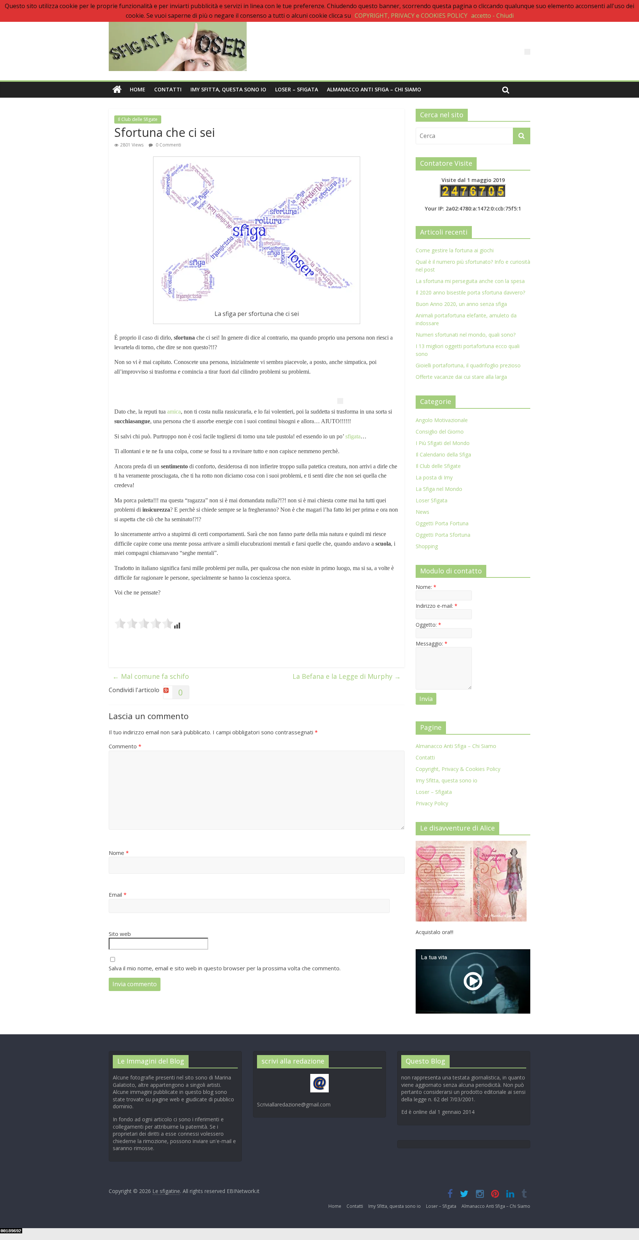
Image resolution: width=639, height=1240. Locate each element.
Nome (119, 852)
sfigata (353, 436)
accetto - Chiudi (492, 15)
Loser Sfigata (431, 500)
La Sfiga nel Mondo (439, 488)
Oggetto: (428, 624)
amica (174, 411)
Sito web (120, 933)
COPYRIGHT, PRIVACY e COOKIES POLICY (411, 15)
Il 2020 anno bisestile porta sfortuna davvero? (470, 292)
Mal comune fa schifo (150, 676)
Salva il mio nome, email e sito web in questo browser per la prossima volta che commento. (225, 968)
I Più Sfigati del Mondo (443, 443)
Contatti (168, 89)
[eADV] (527, 52)
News (422, 511)
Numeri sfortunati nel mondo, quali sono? (465, 334)
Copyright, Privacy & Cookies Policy (458, 768)
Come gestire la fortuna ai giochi (455, 250)
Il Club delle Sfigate (138, 119)
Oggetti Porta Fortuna (442, 523)
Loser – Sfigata (296, 89)
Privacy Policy (432, 803)
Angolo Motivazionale (442, 420)
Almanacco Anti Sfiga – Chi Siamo (374, 89)
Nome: (426, 586)
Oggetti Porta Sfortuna (443, 534)
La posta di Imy (434, 477)
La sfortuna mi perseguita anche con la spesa (470, 280)
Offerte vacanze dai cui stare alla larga (461, 376)
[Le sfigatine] (117, 89)
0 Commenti (168, 145)
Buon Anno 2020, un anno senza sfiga (461, 303)
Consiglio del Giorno (440, 431)
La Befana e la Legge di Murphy (347, 676)
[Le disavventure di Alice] (471, 844)
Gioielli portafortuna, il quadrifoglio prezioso (468, 365)
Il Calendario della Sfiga (443, 454)
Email (117, 894)
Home (137, 89)
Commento (125, 746)
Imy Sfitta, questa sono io (228, 89)
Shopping (427, 546)
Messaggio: (431, 643)
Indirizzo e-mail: (436, 605)
